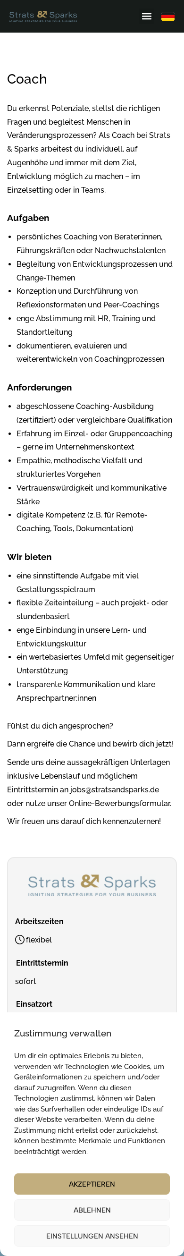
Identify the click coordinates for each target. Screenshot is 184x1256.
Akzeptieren (92, 1184)
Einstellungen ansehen (92, 1236)
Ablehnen (92, 1210)
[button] (146, 16)
